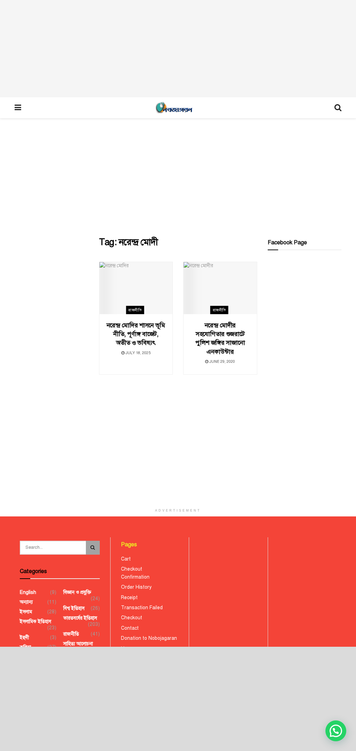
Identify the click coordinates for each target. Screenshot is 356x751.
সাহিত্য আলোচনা (78, 644)
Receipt (129, 598)
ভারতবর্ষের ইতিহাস (80, 618)
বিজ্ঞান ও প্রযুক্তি (77, 592)
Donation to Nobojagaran (149, 638)
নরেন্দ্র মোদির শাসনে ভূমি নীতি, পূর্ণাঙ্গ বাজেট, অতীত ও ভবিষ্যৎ (136, 333)
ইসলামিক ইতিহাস (35, 622)
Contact (130, 628)
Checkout (131, 569)
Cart (126, 559)
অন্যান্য (26, 602)
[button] (335, 730)
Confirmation (135, 577)
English (28, 592)
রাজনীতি (135, 310)
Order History (136, 587)
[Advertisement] (178, 48)
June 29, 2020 (221, 361)
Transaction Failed (142, 608)
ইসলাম (26, 612)
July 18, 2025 (137, 353)
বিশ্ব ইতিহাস (73, 608)
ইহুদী (24, 637)
